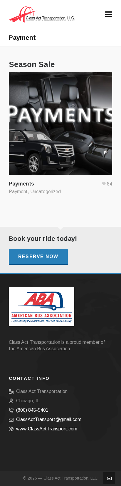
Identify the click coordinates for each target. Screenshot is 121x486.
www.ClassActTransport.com (46, 428)
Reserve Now (38, 256)
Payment (18, 191)
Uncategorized (45, 191)
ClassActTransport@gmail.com (48, 419)
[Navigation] (108, 14)
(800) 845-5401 (32, 410)
